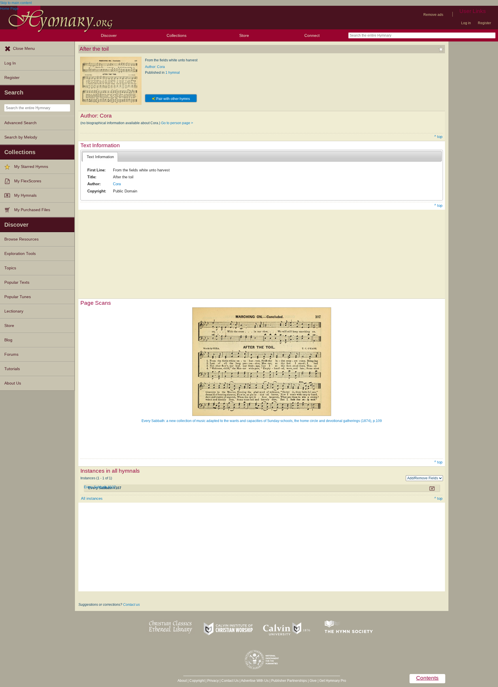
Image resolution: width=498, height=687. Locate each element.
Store (244, 35)
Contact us (131, 605)
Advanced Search (20, 123)
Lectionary (13, 311)
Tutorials (12, 369)
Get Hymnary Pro (332, 681)
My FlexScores (27, 181)
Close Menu (24, 48)
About (182, 681)
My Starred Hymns (31, 166)
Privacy (213, 681)
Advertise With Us (255, 681)
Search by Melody (20, 137)
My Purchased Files (32, 210)
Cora (117, 184)
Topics (10, 268)
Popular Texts (16, 282)
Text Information (100, 157)
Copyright (197, 681)
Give (313, 681)
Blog (8, 340)
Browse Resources (21, 239)
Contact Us (230, 681)
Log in (466, 23)
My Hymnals (25, 195)
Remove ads (433, 15)
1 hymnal (172, 73)
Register (484, 23)
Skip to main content (16, 3)
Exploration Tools (20, 253)
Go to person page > (177, 123)
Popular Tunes (17, 297)
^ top (438, 137)
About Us (12, 383)
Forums (11, 354)
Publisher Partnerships (289, 681)
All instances (92, 498)
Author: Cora (155, 67)
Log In (10, 63)
